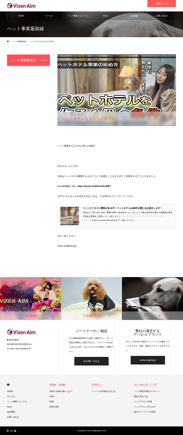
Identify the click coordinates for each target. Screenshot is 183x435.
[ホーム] (8, 41)
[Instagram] (7, 430)
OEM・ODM (57, 384)
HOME (21, 16)
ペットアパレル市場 (143, 401)
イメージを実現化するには (104, 391)
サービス (49, 16)
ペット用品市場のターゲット (147, 391)
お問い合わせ (162, 16)
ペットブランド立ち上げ (145, 407)
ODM (51, 396)
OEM (51, 401)
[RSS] (15, 430)
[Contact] (11, 430)
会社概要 (134, 16)
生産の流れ (54, 407)
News (105, 16)
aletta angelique (148, 360)
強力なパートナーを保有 (145, 412)
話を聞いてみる (91, 361)
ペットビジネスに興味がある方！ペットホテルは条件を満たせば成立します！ (122, 208)
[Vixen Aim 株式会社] (21, 6)
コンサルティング (145, 384)
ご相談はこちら (162, 3)
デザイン (97, 384)
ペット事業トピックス (77, 16)
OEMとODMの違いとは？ (61, 391)
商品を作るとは (141, 396)
